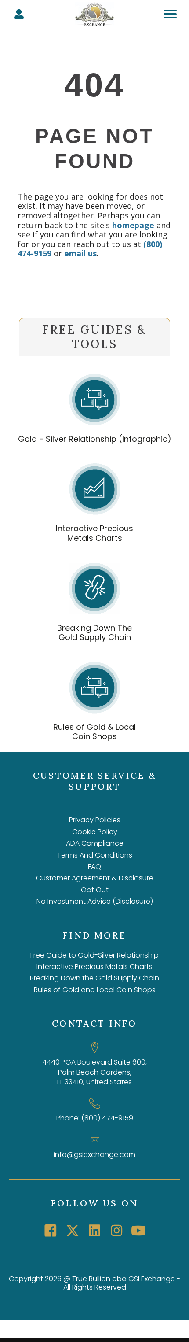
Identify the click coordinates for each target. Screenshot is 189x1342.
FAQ (94, 866)
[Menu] (170, 14)
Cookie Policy (94, 832)
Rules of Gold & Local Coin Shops (94, 731)
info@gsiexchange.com (94, 1155)
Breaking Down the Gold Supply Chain (94, 978)
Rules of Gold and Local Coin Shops (95, 990)
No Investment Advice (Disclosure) (94, 901)
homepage (133, 225)
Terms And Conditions (94, 855)
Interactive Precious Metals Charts (94, 533)
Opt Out (95, 890)
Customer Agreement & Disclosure (94, 878)
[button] (50, 1230)
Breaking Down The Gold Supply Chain (94, 632)
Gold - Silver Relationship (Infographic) (94, 438)
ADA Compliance (95, 843)
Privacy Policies (94, 820)
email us (80, 253)
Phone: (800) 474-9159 (94, 1118)
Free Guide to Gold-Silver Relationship (94, 955)
